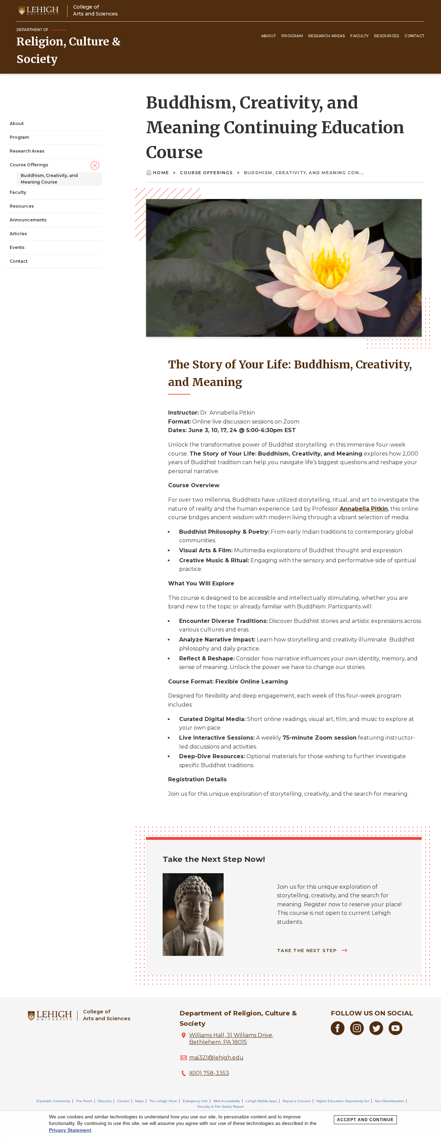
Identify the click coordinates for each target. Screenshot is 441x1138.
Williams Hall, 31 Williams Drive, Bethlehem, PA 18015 (231, 1038)
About (268, 35)
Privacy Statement (70, 1130)
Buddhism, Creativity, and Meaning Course (49, 179)
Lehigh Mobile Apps (261, 1101)
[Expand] (95, 165)
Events (17, 247)
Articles (18, 233)
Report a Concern (297, 1101)
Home (161, 172)
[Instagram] (357, 1033)
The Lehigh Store (163, 1101)
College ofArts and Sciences (95, 10)
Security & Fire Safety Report (220, 1106)
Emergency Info (195, 1101)
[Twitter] (376, 1033)
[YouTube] (395, 1033)
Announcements (28, 219)
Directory (105, 1101)
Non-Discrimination (389, 1101)
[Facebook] (338, 1033)
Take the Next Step (307, 950)
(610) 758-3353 (209, 1073)
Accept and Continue (365, 1119)
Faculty (359, 35)
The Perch (84, 1101)
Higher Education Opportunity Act (342, 1101)
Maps (139, 1101)
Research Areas (326, 35)
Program (292, 35)
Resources (386, 35)
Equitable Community (53, 1101)
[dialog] (220, 1124)
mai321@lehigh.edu (216, 1057)
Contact (414, 35)
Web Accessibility (226, 1101)
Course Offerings (29, 164)
